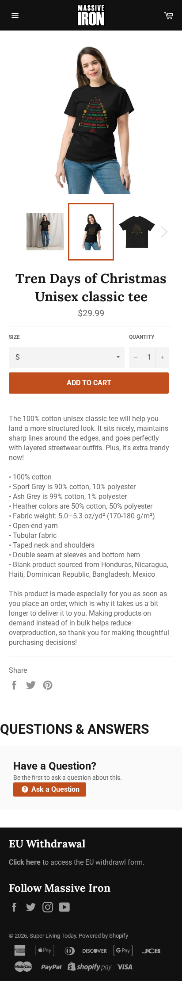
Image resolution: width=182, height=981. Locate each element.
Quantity (141, 337)
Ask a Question (55, 789)
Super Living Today (53, 935)
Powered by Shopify (103, 935)
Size (14, 337)
